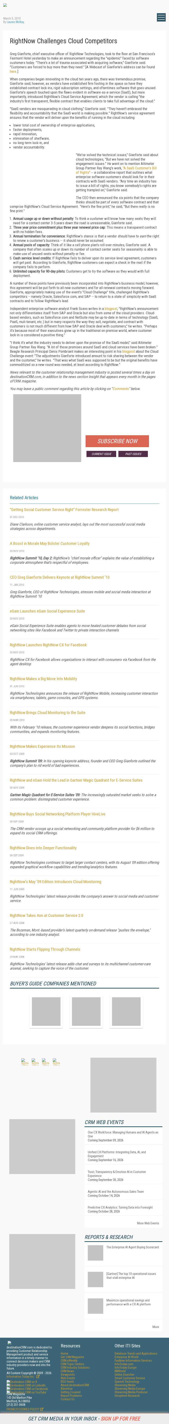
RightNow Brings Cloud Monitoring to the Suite (47, 712)
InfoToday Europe (126, 1367)
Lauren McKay (15, 22)
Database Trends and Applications (136, 1353)
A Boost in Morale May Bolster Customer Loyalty (50, 543)
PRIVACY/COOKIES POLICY (23, 1409)
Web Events (68, 1378)
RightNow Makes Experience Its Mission (42, 746)
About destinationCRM (75, 1385)
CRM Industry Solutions (75, 1367)
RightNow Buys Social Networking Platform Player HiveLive (57, 814)
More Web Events (148, 1223)
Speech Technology (127, 1381)
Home (64, 1353)
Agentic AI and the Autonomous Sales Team (116, 1192)
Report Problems (71, 1395)
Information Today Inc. (21, 1376)
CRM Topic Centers (72, 1364)
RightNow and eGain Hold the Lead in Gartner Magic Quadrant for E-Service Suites (76, 780)
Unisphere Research (127, 1395)
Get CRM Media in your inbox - (84, 1419)
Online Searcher (124, 1374)
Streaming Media (125, 1385)
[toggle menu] (161, 17)
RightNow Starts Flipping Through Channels (45, 949)
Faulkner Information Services (133, 1360)
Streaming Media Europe (130, 1388)
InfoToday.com (124, 1364)
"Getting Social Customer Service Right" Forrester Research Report (64, 509)
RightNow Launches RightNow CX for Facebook (48, 644)
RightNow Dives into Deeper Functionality (43, 847)
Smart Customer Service (130, 1378)
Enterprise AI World (126, 1357)
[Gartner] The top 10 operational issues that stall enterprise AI (131, 1276)
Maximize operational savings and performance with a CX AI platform (129, 1302)
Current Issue (101, 454)
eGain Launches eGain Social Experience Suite (47, 611)
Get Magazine (72, 1357)
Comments (120, 389)
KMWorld (120, 1371)
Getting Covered (71, 1392)
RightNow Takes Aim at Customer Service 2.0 (46, 915)
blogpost (111, 308)
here (13, 71)
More (155, 1327)
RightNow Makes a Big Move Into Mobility (43, 678)
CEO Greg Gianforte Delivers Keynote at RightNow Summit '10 (60, 577)
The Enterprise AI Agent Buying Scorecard (133, 1247)
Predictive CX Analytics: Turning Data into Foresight (120, 1207)
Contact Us (68, 1399)
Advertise (67, 1388)
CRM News (67, 1371)
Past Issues (133, 454)
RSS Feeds (67, 1381)
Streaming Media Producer (131, 1392)
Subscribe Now (117, 441)
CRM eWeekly (69, 1360)
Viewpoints (68, 1374)
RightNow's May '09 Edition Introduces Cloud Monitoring (55, 881)
